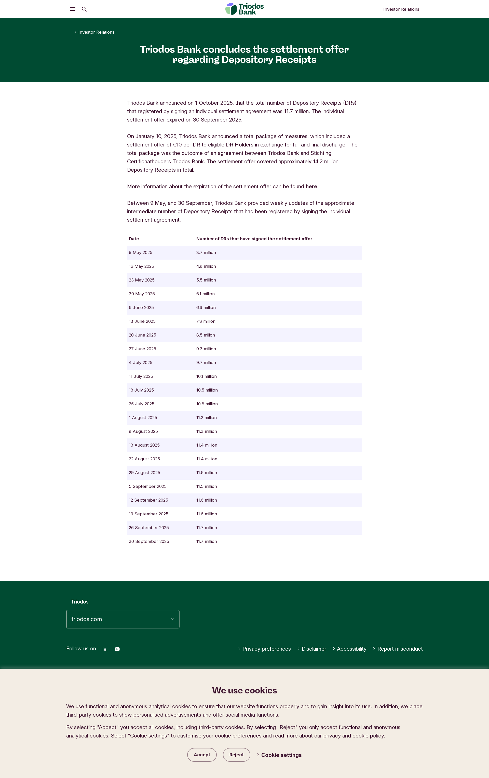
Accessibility (351, 649)
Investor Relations (401, 9)
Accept (202, 754)
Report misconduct (400, 649)
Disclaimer (314, 649)
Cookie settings (281, 755)
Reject (236, 754)
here (311, 186)
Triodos (80, 601)
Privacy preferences (266, 649)
